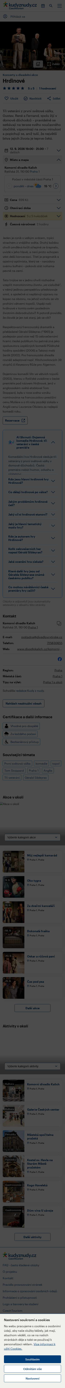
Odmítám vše (32, 1369)
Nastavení (32, 1378)
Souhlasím (32, 1359)
